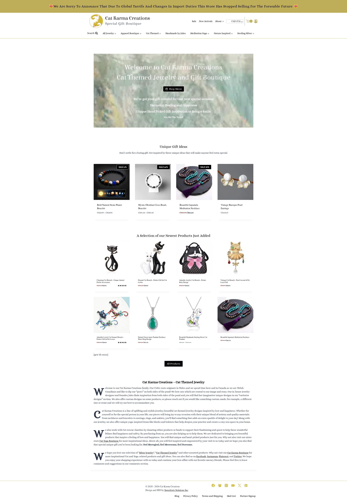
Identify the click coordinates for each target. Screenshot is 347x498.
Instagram (212, 456)
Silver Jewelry (146, 452)
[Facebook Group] (220, 485)
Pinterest (223, 456)
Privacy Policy (190, 496)
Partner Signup (248, 496)
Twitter (238, 456)
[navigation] (234, 21)
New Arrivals (206, 21)
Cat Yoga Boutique (109, 441)
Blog (177, 496)
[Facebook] (213, 485)
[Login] (256, 21)
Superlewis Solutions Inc (176, 490)
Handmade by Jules (176, 33)
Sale (194, 21)
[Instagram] (226, 485)
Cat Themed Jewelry (166, 452)
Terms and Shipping (212, 496)
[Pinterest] (246, 485)
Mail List (231, 496)
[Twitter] (239, 485)
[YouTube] (233, 485)
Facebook (201, 456)
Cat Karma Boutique (237, 452)
